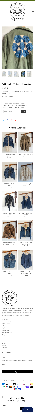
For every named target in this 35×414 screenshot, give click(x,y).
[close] (2, 397)
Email (4, 405)
